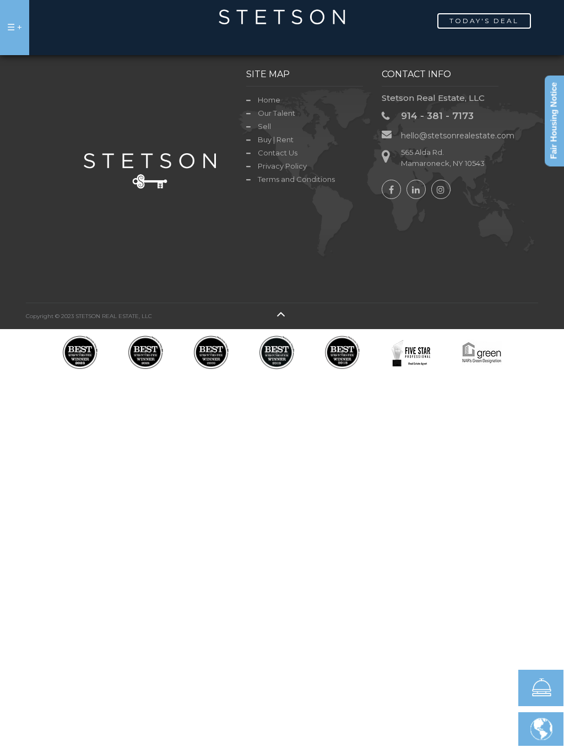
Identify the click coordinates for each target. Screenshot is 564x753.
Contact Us (277, 152)
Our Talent (276, 113)
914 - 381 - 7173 (437, 115)
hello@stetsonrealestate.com (457, 136)
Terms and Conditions (296, 179)
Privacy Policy (282, 166)
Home (269, 99)
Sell (264, 126)
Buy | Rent (276, 139)
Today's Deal (484, 21)
